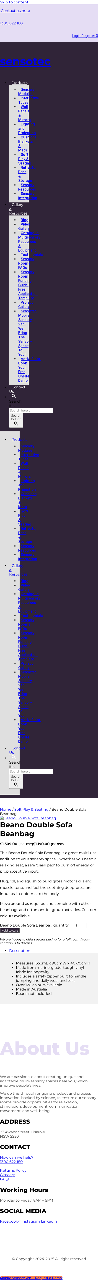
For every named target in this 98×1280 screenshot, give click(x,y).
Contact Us (17, 389)
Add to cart (10, 930)
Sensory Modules (26, 91)
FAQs (4, 1179)
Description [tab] (19, 950)
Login (76, 36)
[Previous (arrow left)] (8, 640)
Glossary (7, 1175)
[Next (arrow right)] (90, 640)
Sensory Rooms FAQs (26, 263)
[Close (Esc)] (83, 5)
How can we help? (16, 1157)
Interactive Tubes (28, 100)
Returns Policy (13, 1170)
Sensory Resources (27, 187)
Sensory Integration (27, 195)
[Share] (73, 5)
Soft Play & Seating (24, 158)
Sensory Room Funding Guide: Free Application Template (28, 285)
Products (19, 83)
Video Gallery (24, 226)
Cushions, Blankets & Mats (28, 143)
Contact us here (15, 10)
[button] (14, 397)
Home (5, 809)
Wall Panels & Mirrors (24, 113)
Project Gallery (25, 304)
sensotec (25, 61)
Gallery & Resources (18, 208)
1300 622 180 (11, 23)
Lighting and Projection (27, 128)
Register (88, 36)
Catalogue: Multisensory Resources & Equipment (29, 241)
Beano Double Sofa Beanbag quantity (34, 925)
